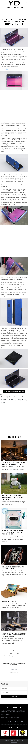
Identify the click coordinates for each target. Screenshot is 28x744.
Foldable (17, 653)
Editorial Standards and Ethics (7, 717)
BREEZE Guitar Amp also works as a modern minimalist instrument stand (14, 663)
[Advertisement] (14, 13)
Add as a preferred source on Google (15, 391)
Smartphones (21, 656)
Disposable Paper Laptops (9, 602)
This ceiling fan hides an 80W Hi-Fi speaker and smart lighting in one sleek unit (13, 463)
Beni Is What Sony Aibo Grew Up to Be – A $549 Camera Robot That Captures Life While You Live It (13, 497)
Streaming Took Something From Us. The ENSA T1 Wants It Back (13, 568)
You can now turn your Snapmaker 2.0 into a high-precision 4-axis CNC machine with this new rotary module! (14, 634)
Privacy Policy (16, 717)
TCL (7, 69)
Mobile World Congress (9, 656)
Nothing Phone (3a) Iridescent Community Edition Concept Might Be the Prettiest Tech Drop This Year (13, 532)
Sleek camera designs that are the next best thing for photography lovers (14, 671)
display (10, 653)
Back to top (13, 742)
